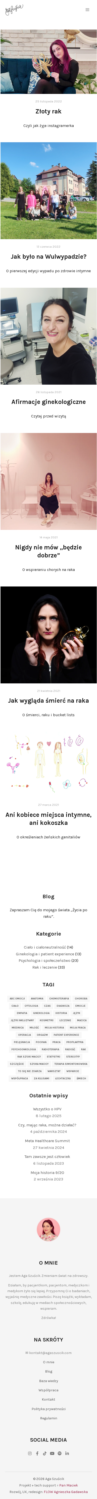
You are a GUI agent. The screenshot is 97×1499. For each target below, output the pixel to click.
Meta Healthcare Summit (47, 1140)
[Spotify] (59, 1453)
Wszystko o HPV (47, 1109)
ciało (15, 1005)
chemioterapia (59, 998)
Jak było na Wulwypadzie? (49, 256)
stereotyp (73, 1056)
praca (56, 1042)
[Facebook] (37, 1453)
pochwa (41, 1042)
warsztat (54, 1071)
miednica (18, 1027)
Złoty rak (48, 111)
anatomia (37, 998)
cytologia (31, 1005)
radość (70, 1049)
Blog (48, 1371)
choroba (81, 998)
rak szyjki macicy (29, 1056)
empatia (22, 1013)
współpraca (19, 1078)
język (76, 1013)
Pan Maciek (68, 1485)
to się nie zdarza (30, 1071)
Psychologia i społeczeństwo (44, 960)
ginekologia (41, 1013)
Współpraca (48, 1390)
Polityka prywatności (49, 1409)
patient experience (66, 1034)
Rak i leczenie (44, 967)
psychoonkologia (23, 1049)
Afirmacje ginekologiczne (48, 401)
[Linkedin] (67, 1453)
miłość (34, 1027)
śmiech (81, 1078)
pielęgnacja (22, 1042)
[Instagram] (30, 1453)
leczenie (65, 1020)
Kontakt (48, 1399)
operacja (24, 1034)
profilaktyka (74, 1042)
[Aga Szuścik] (14, 10)
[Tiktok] (45, 1453)
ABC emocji (17, 998)
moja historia (54, 1027)
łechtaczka (63, 1078)
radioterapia (50, 1049)
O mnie (48, 1362)
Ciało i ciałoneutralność (45, 947)
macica (82, 1020)
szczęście (17, 1064)
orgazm (42, 1034)
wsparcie (72, 1071)
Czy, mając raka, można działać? (47, 1125)
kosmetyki (46, 1020)
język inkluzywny (22, 1020)
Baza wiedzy (48, 1381)
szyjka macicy (39, 1064)
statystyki (53, 1056)
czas (47, 1005)
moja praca (78, 1027)
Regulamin (48, 1418)
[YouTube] (52, 1453)
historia (61, 1013)
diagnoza (63, 1005)
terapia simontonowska (70, 1064)
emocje (80, 1005)
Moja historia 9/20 (47, 1172)
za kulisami (41, 1078)
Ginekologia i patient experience (45, 954)
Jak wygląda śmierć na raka (48, 700)
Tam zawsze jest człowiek (47, 1156)
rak (83, 1049)
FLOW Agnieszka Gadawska (66, 1492)
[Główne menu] (87, 10)
